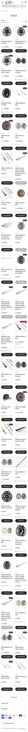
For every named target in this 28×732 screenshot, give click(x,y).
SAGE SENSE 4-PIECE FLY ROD (5, 677)
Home (2, 10)
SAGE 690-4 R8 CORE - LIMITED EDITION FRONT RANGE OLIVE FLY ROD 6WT (20, 305)
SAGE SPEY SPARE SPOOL (20, 408)
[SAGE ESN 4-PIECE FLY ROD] (7, 429)
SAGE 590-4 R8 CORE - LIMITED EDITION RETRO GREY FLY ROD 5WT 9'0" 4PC (6, 340)
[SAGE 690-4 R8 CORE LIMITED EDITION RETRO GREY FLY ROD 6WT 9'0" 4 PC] (7, 292)
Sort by (3, 20)
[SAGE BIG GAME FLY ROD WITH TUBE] (21, 429)
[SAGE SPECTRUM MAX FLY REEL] (7, 61)
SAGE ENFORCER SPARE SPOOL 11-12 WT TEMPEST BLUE (6, 576)
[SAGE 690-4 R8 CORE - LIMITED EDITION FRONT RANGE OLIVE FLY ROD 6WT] (21, 292)
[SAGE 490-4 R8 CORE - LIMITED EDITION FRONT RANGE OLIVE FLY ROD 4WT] (7, 603)
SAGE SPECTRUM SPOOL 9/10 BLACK (6, 507)
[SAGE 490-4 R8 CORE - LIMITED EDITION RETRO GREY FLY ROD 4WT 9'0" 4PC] (21, 565)
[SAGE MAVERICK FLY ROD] (7, 193)
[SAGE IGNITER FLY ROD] (21, 93)
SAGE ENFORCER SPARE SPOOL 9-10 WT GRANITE (20, 271)
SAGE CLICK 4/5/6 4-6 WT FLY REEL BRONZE (20, 508)
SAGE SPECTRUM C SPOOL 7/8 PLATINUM (20, 542)
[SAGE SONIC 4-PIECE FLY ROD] (21, 637)
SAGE (6, 10)
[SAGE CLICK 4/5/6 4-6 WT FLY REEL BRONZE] (21, 496)
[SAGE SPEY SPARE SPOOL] (21, 397)
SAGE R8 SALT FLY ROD (6, 375)
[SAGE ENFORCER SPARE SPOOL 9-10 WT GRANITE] (21, 260)
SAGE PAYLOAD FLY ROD (20, 677)
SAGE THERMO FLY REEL (20, 613)
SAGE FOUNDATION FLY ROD (6, 169)
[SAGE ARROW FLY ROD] (21, 462)
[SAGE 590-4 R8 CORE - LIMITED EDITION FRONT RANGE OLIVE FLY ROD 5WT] (21, 158)
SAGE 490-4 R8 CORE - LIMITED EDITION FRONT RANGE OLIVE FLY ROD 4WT (6, 616)
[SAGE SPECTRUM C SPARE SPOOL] (21, 32)
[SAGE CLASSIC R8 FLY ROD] (7, 260)
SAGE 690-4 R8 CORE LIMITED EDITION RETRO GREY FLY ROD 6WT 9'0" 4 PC (6, 305)
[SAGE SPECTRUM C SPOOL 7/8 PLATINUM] (21, 531)
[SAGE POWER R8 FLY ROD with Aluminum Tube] (7, 225)
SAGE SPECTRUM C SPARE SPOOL (20, 42)
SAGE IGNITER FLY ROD (20, 104)
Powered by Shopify (16, 728)
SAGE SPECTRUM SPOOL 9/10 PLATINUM (20, 237)
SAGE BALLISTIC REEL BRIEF (6, 407)
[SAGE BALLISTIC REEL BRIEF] (7, 397)
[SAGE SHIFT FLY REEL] (21, 126)
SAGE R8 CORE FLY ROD (20, 337)
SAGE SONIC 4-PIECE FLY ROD (19, 648)
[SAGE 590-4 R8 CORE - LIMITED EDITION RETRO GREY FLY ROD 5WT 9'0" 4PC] (7, 327)
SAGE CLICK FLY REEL (6, 541)
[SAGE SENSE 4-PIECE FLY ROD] (7, 666)
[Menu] (2, 2)
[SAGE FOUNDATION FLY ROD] (7, 158)
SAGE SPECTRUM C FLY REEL (6, 42)
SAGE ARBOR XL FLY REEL (7, 648)
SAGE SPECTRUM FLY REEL (6, 104)
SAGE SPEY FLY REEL (5, 136)
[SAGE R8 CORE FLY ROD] (21, 327)
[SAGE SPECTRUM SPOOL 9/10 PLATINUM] (21, 225)
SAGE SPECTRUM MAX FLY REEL (6, 71)
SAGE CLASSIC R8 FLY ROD (6, 270)
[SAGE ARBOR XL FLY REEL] (7, 637)
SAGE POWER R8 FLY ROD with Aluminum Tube (6, 237)
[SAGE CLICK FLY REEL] (7, 531)
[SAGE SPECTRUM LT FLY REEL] (21, 61)
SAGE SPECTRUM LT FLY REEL (21, 71)
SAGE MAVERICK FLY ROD (6, 203)
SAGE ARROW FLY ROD (20, 473)
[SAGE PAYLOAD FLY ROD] (21, 667)
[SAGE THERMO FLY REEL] (21, 603)
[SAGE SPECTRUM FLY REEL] (7, 93)
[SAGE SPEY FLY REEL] (7, 126)
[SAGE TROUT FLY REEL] (21, 193)
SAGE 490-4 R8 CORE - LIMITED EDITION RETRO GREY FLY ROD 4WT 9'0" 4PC (20, 578)
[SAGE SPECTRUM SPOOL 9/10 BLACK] (7, 496)
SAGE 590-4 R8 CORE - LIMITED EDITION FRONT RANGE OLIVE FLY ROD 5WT (20, 171)
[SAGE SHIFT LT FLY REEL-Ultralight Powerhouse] (7, 462)
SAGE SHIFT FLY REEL (19, 136)
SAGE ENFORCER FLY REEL (20, 375)
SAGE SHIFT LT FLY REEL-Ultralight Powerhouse (6, 473)
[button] (25, 2)
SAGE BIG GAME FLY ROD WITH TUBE (21, 440)
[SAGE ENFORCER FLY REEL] (21, 364)
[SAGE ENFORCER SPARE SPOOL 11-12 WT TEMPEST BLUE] (7, 565)
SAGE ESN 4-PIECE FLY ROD (6, 440)
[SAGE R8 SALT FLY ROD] (7, 364)
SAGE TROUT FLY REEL (20, 203)
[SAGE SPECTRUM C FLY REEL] (7, 31)
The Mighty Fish (8, 728)
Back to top (14, 697)
